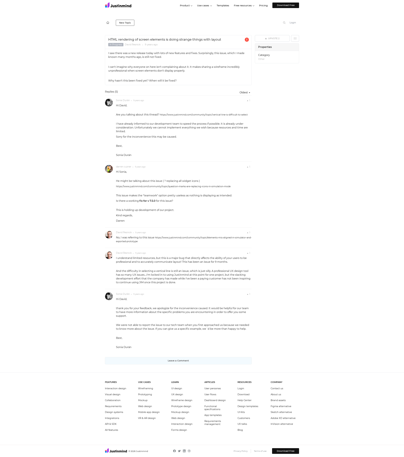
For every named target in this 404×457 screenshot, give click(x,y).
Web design (145, 406)
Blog (240, 430)
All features (111, 430)
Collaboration (113, 400)
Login (293, 22)
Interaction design (115, 388)
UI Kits (241, 412)
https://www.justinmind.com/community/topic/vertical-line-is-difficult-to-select (204, 114)
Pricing (263, 5)
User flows (210, 394)
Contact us (277, 388)
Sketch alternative (281, 412)
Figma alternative (281, 406)
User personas (212, 388)
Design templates (248, 406)
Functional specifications (212, 408)
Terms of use (260, 451)
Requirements (113, 406)
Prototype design (181, 406)
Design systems (114, 412)
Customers (244, 418)
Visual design (112, 394)
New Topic (125, 22)
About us (276, 394)
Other (261, 59)
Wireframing (145, 388)
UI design (176, 388)
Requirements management (212, 423)
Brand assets (278, 400)
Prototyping (145, 394)
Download (244, 394)
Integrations (112, 418)
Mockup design (180, 412)
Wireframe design (181, 400)
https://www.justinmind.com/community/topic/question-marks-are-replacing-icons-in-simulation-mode (173, 186)
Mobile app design (149, 412)
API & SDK (110, 424)
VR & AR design (147, 418)
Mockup (143, 400)
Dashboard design (215, 400)
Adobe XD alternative (283, 418)
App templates (213, 415)
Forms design (179, 430)
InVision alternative (282, 424)
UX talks (242, 424)
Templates (223, 5)
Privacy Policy (241, 451)
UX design (177, 394)
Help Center (245, 400)
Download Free (286, 5)
